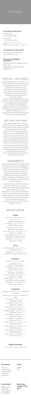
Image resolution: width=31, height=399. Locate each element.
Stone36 (9, 227)
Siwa (6, 231)
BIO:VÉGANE (5, 393)
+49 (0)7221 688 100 (14, 43)
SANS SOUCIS (5, 387)
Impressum (4, 373)
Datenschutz (5, 375)
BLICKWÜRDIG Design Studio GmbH (15, 347)
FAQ (18, 369)
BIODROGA (5, 389)
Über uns (4, 367)
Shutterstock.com (15, 219)
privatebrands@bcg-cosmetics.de (17, 44)
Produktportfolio (6, 371)
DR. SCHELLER (6, 391)
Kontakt (19, 367)
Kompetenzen (5, 369)
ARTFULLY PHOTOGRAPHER (15, 218)
